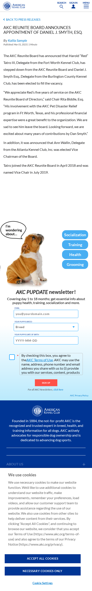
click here (58, 389)
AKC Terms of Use (39, 360)
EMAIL (17, 308)
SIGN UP (46, 382)
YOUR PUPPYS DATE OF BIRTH (27, 334)
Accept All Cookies (42, 558)
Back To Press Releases (23, 19)
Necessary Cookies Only (42, 571)
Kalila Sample (17, 40)
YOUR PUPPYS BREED (23, 322)
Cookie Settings (43, 583)
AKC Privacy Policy (79, 395)
